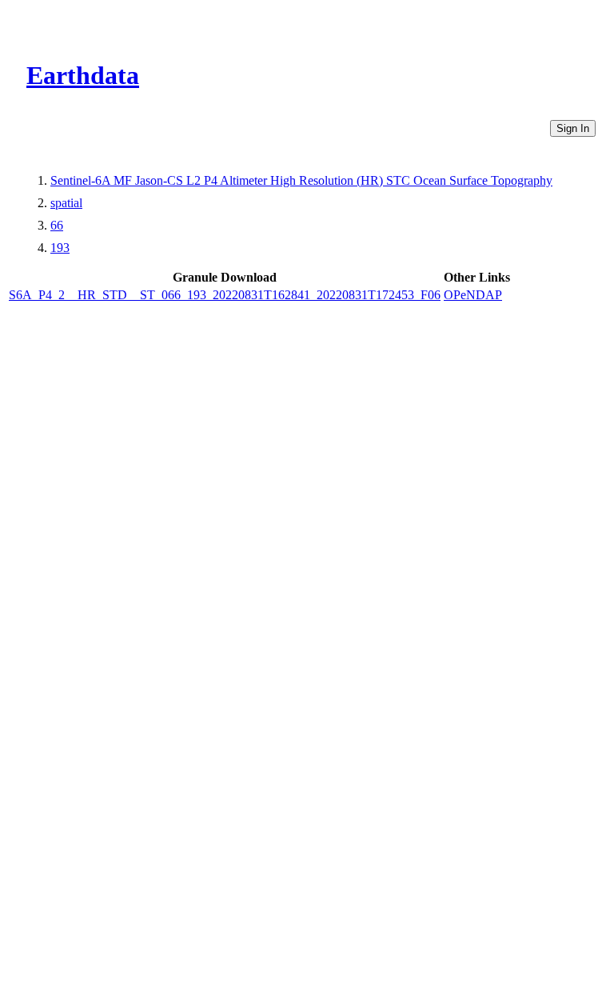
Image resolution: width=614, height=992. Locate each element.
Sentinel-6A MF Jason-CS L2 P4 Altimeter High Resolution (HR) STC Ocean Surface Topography (301, 180)
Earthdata (82, 75)
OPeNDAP (473, 295)
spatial (66, 203)
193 (60, 247)
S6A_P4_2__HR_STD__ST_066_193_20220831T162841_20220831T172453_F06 (225, 295)
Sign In (572, 128)
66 (56, 225)
